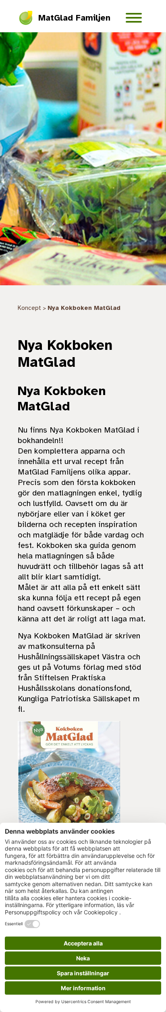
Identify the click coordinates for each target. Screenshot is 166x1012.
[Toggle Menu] (134, 18)
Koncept (29, 308)
